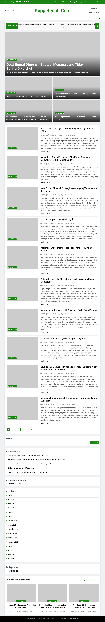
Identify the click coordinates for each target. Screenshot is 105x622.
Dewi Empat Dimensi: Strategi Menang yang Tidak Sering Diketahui (74, 2)
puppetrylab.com (52, 10)
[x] (10, 10)
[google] (13, 10)
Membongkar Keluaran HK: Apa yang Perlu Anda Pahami (68, 310)
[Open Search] (96, 18)
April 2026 (10, 512)
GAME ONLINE (11, 60)
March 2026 (11, 516)
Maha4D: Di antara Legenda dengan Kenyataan (63, 338)
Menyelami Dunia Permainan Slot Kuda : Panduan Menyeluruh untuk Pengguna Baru (36, 459)
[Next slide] (99, 2)
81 (27, 429)
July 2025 (10, 550)
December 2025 (12, 529)
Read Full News (45, 151)
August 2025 (11, 546)
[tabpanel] (21, 598)
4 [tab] (92, 580)
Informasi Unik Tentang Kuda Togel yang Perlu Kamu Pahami (28, 472)
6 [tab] (97, 580)
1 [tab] (84, 580)
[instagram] (8, 10)
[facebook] (6, 10)
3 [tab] (89, 580)
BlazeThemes (73, 619)
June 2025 (10, 555)
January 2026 (12, 525)
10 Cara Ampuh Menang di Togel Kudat (59, 219)
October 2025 (12, 538)
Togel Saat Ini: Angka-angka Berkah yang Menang (26, 96)
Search (9, 439)
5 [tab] (94, 580)
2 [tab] (86, 580)
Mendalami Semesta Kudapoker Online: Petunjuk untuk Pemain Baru (52, 608)
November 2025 (12, 533)
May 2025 (10, 559)
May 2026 (10, 508)
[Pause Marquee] (97, 26)
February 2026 (12, 521)
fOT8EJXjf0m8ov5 (48, 135)
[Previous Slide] (96, 2)
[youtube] (16, 10)
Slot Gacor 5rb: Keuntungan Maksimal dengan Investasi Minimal (84, 608)
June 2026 (10, 504)
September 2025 (13, 542)
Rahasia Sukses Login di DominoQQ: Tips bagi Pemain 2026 (28, 455)
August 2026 (11, 495)
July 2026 (10, 500)
